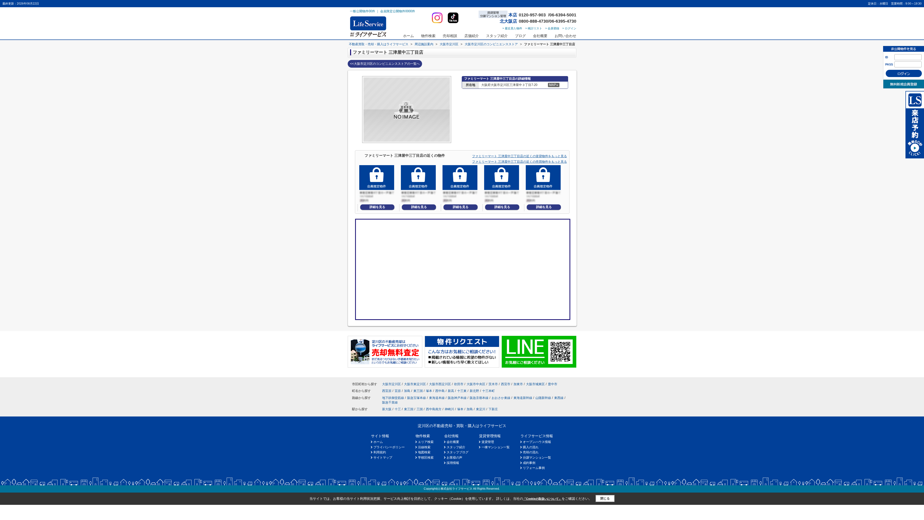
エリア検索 (426, 442)
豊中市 (552, 384)
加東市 (518, 384)
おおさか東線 (501, 398)
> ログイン (569, 28)
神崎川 (449, 409)
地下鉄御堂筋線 (393, 398)
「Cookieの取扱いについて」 (542, 498)
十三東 (462, 391)
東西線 (559, 398)
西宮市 (505, 384)
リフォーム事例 (534, 468)
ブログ (520, 36)
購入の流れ (531, 447)
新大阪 (386, 409)
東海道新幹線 (522, 398)
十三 (398, 409)
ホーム (408, 36)
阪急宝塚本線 (416, 398)
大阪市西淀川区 (440, 384)
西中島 (440, 391)
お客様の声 (454, 457)
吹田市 (458, 384)
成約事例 (529, 463)
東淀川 (480, 409)
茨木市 (493, 384)
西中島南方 (434, 409)
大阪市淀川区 (391, 384)
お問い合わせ (565, 36)
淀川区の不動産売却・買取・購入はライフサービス (462, 426)
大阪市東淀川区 (415, 384)
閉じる (605, 498)
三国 (420, 409)
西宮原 (386, 391)
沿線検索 (424, 447)
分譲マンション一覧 (537, 457)
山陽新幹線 (543, 398)
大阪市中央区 (476, 384)
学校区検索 (426, 457)
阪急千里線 (390, 402)
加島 (407, 391)
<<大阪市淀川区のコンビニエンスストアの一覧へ (385, 63)
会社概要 (540, 36)
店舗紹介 (471, 36)
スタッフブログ (457, 452)
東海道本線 (437, 398)
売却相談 (450, 36)
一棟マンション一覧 (495, 447)
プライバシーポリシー (389, 447)
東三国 (418, 391)
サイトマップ (382, 457)
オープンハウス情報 (537, 442)
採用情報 (453, 463)
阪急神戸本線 (457, 398)
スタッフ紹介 (497, 36)
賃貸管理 (487, 442)
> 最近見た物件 (512, 28)
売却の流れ (531, 452)
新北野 (474, 391)
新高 (451, 391)
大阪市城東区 (535, 384)
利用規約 (379, 452)
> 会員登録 (552, 28)
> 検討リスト (533, 28)
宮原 (398, 391)
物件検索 (428, 36)
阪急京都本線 (479, 398)
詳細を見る (377, 207)
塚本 (429, 391)
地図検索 (424, 452)
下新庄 (493, 409)
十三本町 (488, 391)
